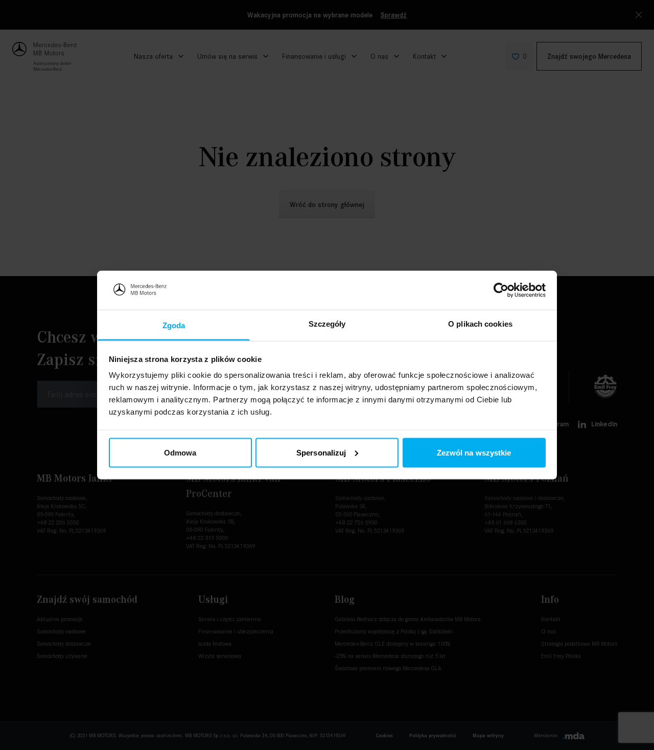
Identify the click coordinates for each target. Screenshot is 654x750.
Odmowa (180, 452)
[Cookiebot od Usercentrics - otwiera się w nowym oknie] (501, 290)
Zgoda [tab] (173, 325)
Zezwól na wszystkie (474, 452)
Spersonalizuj (321, 452)
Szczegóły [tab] (327, 324)
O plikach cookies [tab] (480, 324)
